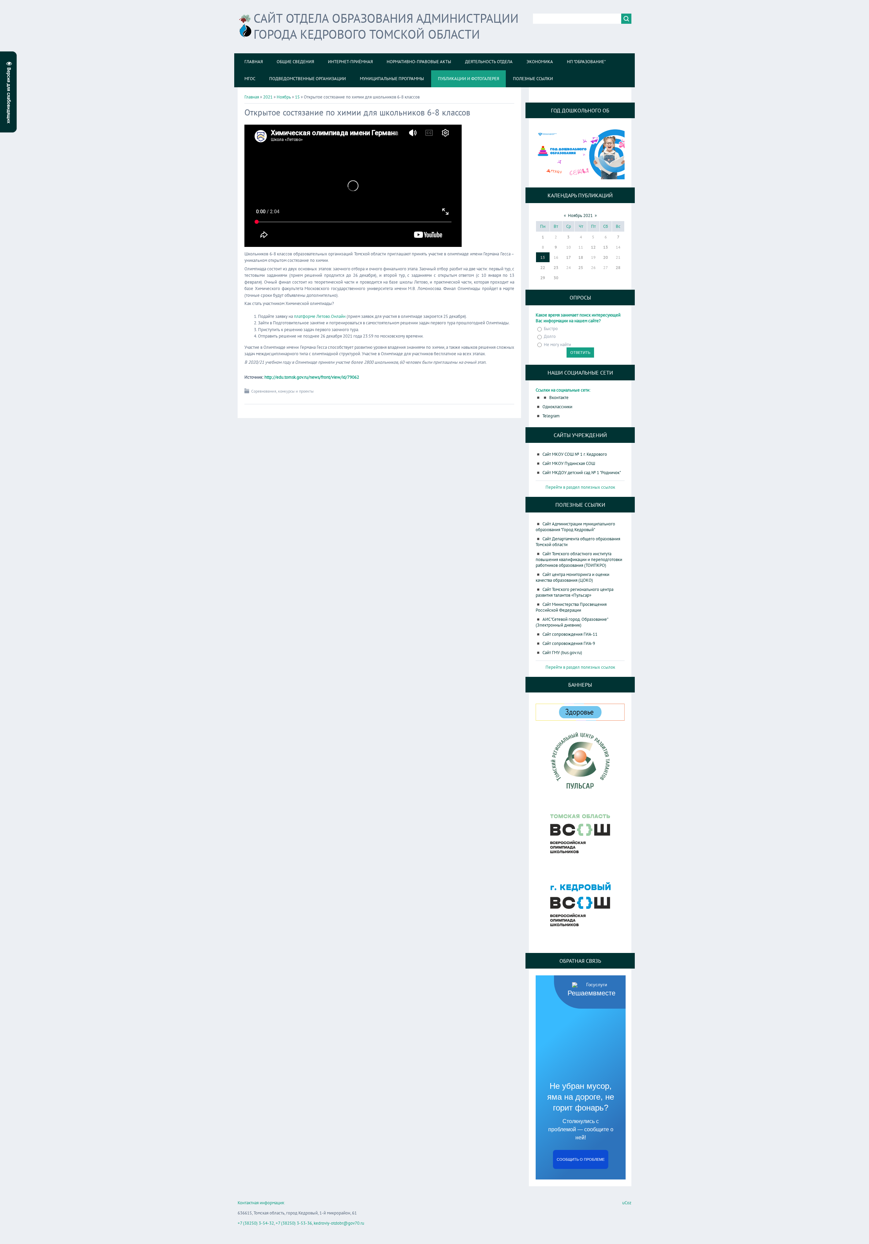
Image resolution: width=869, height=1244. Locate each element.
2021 (268, 97)
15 (297, 97)
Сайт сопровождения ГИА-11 (569, 634)
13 (605, 247)
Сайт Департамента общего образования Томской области (578, 541)
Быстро (551, 328)
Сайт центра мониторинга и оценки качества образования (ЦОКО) (572, 577)
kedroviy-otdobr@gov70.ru (339, 1223)
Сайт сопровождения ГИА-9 (568, 643)
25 (580, 267)
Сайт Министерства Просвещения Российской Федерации (571, 607)
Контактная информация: (261, 1203)
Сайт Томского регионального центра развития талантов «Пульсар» (574, 592)
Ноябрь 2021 (580, 215)
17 (568, 257)
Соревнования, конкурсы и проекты (282, 391)
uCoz (626, 1203)
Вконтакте (559, 397)
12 (593, 247)
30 (556, 277)
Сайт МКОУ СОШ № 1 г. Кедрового (574, 454)
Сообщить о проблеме (581, 1159)
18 (580, 257)
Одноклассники (557, 407)
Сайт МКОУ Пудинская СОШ (568, 463)
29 (542, 277)
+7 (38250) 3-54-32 (256, 1223)
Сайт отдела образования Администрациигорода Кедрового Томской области (386, 26)
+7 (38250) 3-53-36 (294, 1223)
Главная (251, 97)
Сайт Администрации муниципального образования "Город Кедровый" (575, 527)
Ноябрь (284, 97)
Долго (550, 337)
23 (556, 267)
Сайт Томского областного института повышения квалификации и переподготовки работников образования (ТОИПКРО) (579, 559)
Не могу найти (557, 344)
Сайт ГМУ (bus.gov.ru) (562, 652)
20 (605, 257)
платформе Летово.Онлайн (320, 316)
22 (542, 267)
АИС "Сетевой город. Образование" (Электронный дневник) (572, 622)
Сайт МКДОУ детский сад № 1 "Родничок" (581, 472)
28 (618, 267)
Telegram (551, 416)
